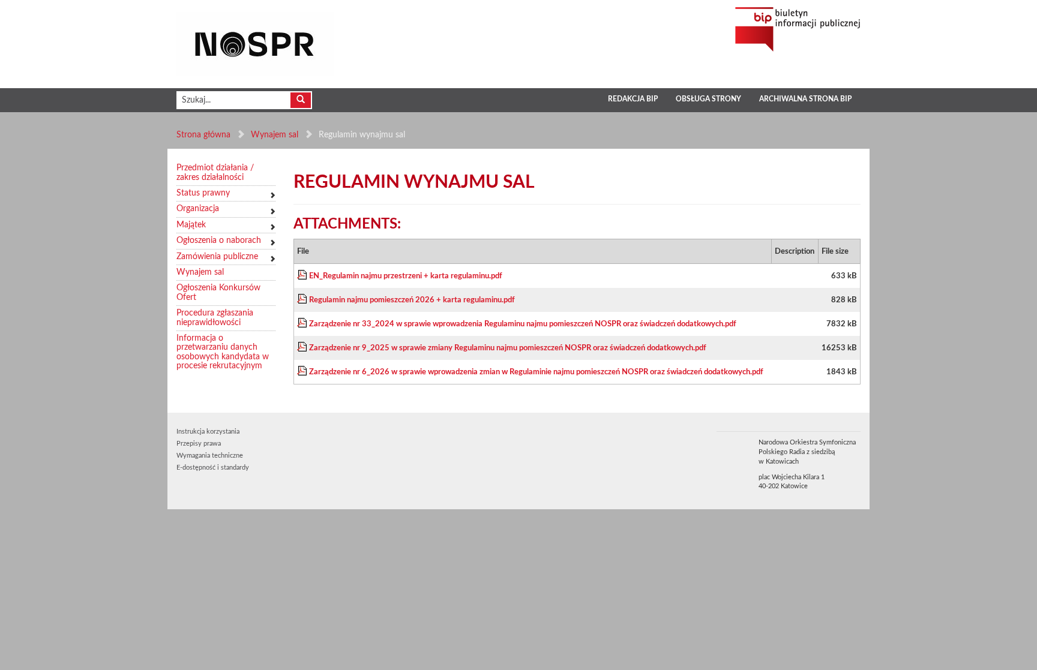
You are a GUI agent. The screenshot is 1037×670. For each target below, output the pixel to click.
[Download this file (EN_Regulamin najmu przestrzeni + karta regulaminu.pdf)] (303, 276)
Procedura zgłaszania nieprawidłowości (214, 317)
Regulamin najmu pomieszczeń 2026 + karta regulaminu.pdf (412, 300)
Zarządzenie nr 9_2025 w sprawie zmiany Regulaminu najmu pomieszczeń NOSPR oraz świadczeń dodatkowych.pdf (507, 347)
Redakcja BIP (633, 99)
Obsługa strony (708, 99)
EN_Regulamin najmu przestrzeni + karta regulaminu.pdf (405, 276)
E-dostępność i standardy (212, 467)
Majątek (191, 225)
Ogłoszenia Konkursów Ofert (218, 292)
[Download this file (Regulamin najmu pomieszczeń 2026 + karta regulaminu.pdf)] (303, 300)
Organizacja (197, 209)
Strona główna (203, 135)
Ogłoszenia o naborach (218, 240)
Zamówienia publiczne (217, 257)
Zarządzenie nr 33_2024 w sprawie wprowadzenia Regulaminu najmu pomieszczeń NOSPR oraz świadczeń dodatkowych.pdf (522, 324)
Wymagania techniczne (209, 455)
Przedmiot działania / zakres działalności (215, 172)
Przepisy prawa (198, 443)
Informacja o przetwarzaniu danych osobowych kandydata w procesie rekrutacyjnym (222, 352)
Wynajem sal (274, 135)
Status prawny (203, 193)
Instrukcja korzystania (207, 431)
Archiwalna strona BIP (805, 99)
